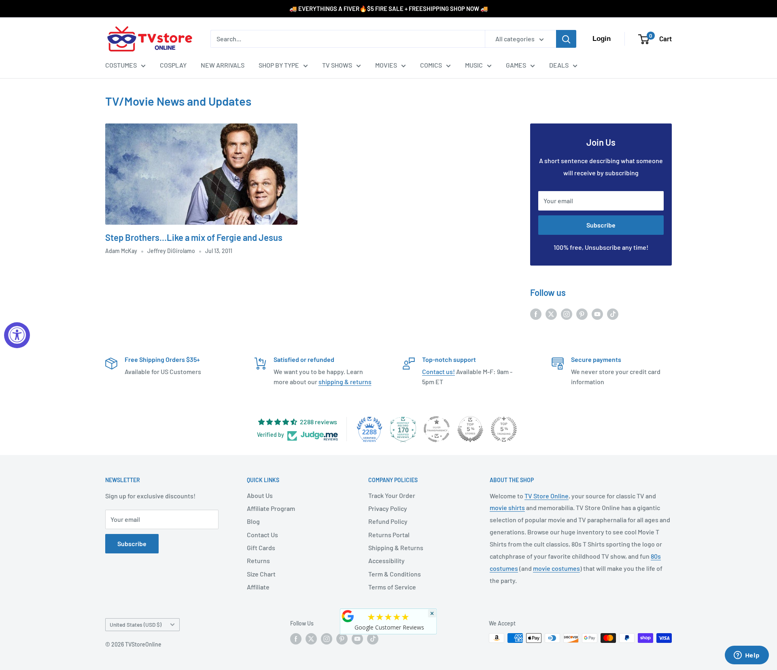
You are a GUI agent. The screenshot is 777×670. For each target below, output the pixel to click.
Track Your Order (391, 495)
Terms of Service (392, 587)
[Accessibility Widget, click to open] (17, 335)
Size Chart (261, 574)
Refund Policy (388, 521)
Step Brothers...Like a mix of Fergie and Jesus (193, 237)
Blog (253, 521)
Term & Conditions (394, 574)
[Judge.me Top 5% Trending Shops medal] (504, 429)
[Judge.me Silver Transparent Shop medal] (437, 429)
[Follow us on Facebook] (535, 313)
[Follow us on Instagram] (566, 313)
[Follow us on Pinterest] (582, 313)
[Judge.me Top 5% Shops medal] (470, 429)
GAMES (516, 65)
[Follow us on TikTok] (612, 313)
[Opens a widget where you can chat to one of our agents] (746, 656)
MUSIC (474, 65)
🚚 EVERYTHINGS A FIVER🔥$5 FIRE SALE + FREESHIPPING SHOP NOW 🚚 (388, 8)
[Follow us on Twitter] (551, 313)
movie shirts (507, 507)
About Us (260, 495)
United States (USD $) (135, 624)
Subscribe (601, 225)
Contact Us (262, 534)
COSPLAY (173, 65)
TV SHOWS (337, 65)
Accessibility (386, 560)
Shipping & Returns (395, 547)
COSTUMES (121, 65)
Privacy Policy (387, 508)
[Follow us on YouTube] (597, 313)
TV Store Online (546, 496)
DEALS (559, 65)
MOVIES (386, 65)
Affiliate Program (271, 508)
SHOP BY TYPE (279, 65)
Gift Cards (261, 547)
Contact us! (438, 371)
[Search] (566, 39)
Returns (258, 560)
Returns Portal (389, 534)
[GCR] (348, 616)
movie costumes (556, 568)
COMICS (431, 65)
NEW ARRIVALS (222, 65)
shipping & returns (345, 381)
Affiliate (258, 587)
